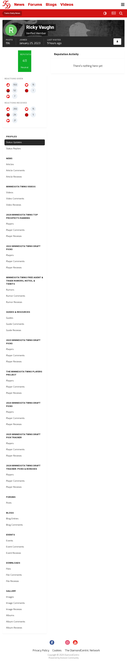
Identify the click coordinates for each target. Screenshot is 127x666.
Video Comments (15, 198)
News (19, 4)
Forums (35, 4)
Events (9, 540)
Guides (9, 318)
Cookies (57, 650)
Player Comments (15, 230)
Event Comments (15, 546)
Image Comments (15, 603)
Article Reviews (14, 176)
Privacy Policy (41, 650)
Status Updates (14, 142)
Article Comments (15, 170)
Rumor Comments (15, 295)
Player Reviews (14, 236)
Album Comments (15, 621)
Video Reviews (13, 204)
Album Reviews (14, 627)
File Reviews (12, 581)
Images (10, 597)
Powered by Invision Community (64, 658)
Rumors (10, 289)
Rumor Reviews (14, 302)
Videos (66, 4)
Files (8, 568)
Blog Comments (14, 524)
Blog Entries (12, 518)
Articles (10, 164)
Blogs (51, 4)
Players (10, 223)
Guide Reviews (13, 330)
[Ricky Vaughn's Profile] (117, 41)
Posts (9, 502)
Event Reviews (13, 553)
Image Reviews (14, 609)
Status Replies (13, 148)
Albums (10, 615)
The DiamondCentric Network (82, 650)
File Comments (14, 574)
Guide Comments (15, 324)
